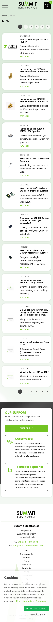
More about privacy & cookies (31, 601)
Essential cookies (38, 614)
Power (27, 561)
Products (26, 568)
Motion (26, 557)
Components (26, 554)
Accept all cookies (36, 608)
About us (26, 564)
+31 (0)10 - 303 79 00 (27, 542)
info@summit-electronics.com (28, 545)
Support (25, 428)
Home (4, 15)
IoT (26, 550)
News (12, 15)
